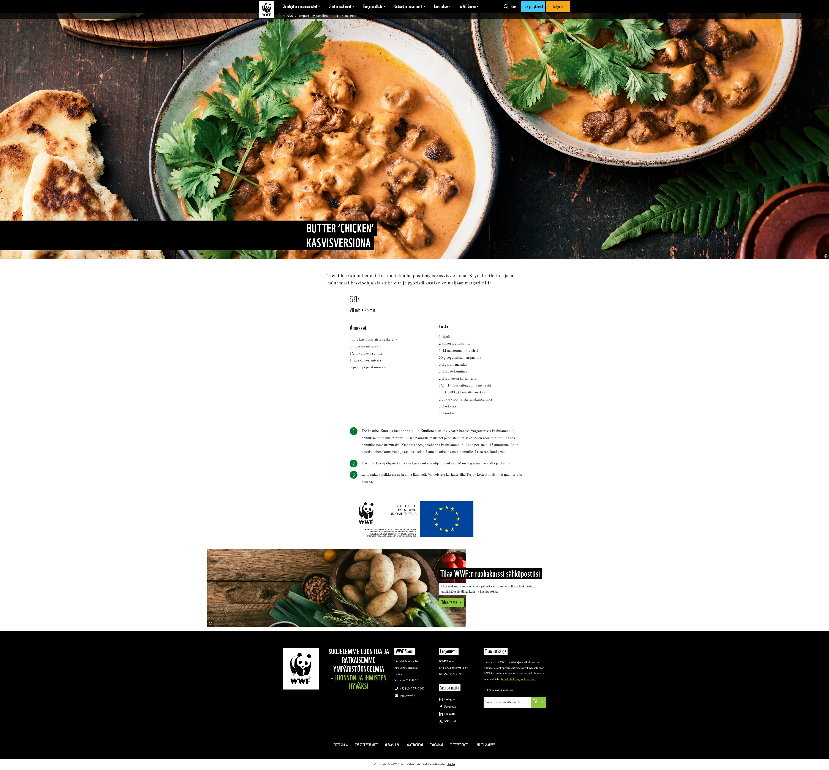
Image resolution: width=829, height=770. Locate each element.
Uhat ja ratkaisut (340, 6)
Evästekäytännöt (366, 745)
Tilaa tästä (449, 602)
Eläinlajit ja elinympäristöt (300, 6)
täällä (451, 764)
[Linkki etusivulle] (266, 9)
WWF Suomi (468, 6)
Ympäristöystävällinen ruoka (319, 16)
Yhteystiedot (459, 745)
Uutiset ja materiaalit (408, 6)
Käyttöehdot (415, 745)
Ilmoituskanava (485, 745)
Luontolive (441, 6)
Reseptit (351, 16)
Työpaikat (436, 745)
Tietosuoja (341, 745)
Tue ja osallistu (373, 6)
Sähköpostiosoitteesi (500, 702)
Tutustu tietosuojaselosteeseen (518, 679)
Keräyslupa (392, 745)
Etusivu (288, 16)
